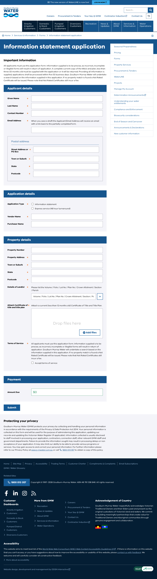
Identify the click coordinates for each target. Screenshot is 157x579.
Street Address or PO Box (22, 151)
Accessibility (41, 463)
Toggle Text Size (148, 16)
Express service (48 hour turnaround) (52, 208)
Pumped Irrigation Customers (60, 26)
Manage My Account (124, 89)
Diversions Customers (75, 25)
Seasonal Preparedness (125, 46)
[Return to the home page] (11, 16)
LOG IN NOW (99, 2)
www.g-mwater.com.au (42, 450)
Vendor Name (19, 217)
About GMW (116, 25)
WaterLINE (119, 76)
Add (100, 296)
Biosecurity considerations (126, 115)
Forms (42, 35)
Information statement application (65, 35)
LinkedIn (15, 493)
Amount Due (13, 392)
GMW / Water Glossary (14, 468)
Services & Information (130, 25)
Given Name (19, 99)
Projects (118, 83)
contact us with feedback (129, 552)
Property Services (122, 64)
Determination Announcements (129, 95)
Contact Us (137, 16)
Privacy (28, 463)
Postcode (22, 174)
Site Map (17, 463)
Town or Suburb (22, 159)
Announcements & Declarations (129, 127)
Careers (50, 16)
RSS (33, 493)
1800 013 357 (68, 450)
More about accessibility (17, 560)
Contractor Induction (115, 16)
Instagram (24, 493)
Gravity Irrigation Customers (29, 26)
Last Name (19, 107)
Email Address (19, 121)
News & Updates (105, 25)
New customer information (126, 133)
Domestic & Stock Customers (45, 26)
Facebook (6, 493)
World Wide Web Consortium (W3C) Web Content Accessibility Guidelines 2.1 (78, 549)
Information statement (45, 204)
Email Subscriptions (128, 463)
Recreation (91, 23)
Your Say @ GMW (92, 16)
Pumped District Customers (14, 528)
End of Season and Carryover (128, 121)
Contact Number (19, 114)
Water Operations (145, 25)
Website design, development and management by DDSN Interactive (36, 569)
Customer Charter (77, 463)
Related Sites (10, 475)
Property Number (15, 250)
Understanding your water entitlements (126, 102)
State (22, 167)
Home (7, 35)
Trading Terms (58, 463)
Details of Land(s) (19, 288)
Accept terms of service (46, 363)
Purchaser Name (15, 224)
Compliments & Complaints (102, 463)
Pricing (117, 52)
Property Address (19, 258)
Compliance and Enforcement (128, 109)
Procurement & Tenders (69, 16)
